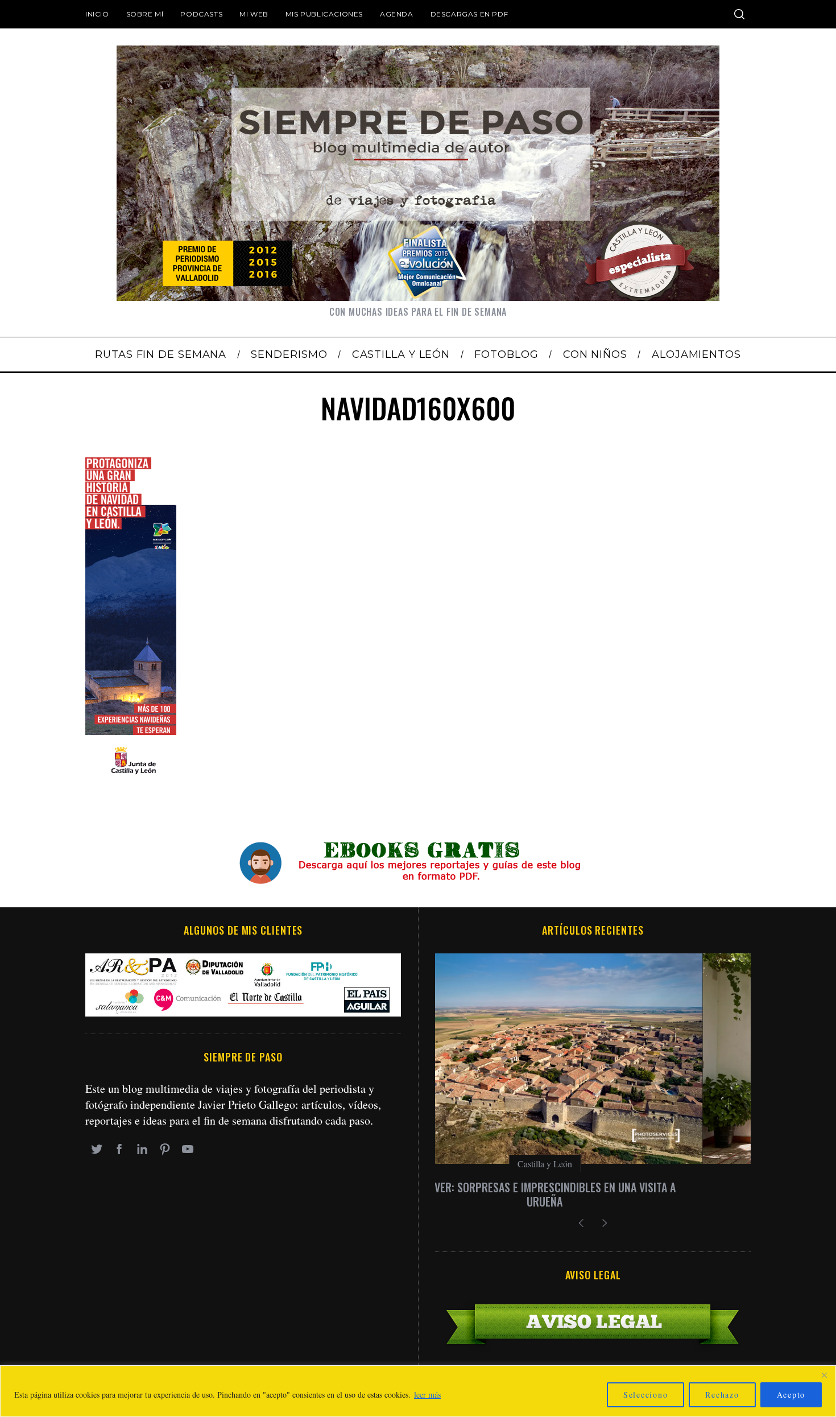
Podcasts (201, 14)
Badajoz (593, 1164)
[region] (418, 1391)
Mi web (253, 14)
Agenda (396, 14)
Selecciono (645, 1394)
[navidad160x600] (130, 779)
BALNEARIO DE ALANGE (593, 1187)
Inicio (97, 14)
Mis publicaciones (324, 14)
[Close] (824, 1375)
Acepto (791, 1394)
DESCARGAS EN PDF (469, 14)
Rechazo (722, 1394)
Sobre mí (145, 14)
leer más (427, 1394)
